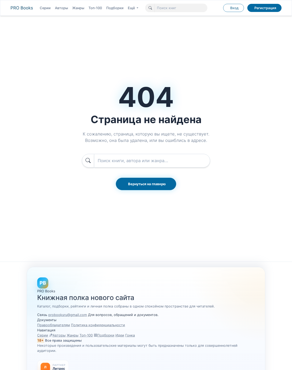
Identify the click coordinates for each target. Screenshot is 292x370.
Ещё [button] (132, 8)
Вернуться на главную (147, 184)
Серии (45, 8)
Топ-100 (95, 8)
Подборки (115, 8)
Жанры (78, 8)
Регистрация (265, 8)
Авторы (61, 8)
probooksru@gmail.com (67, 315)
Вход (234, 8)
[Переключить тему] (218, 8)
